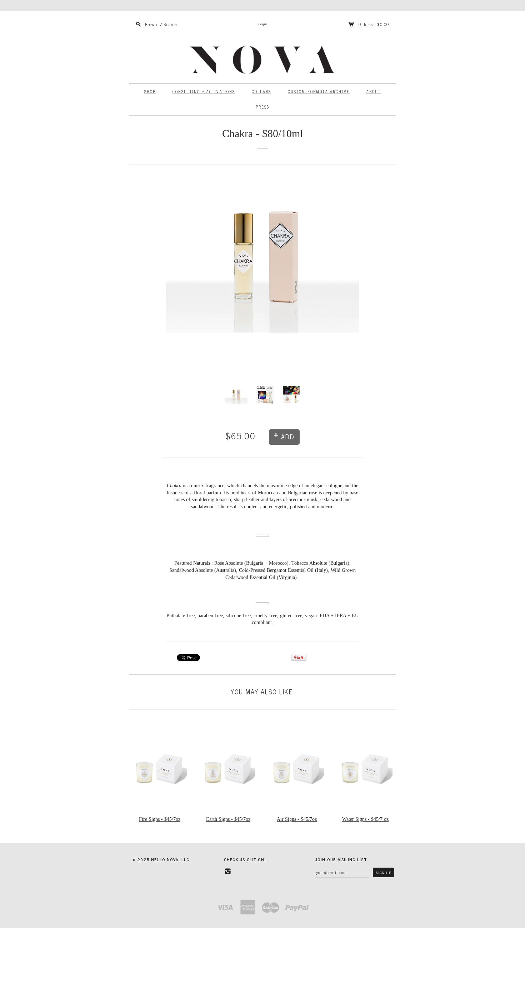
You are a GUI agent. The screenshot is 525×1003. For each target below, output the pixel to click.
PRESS (262, 107)
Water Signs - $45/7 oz (365, 819)
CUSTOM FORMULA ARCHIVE (319, 92)
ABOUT (373, 92)
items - (369, 24)
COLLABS (261, 92)
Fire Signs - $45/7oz (159, 819)
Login (262, 24)
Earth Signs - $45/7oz (228, 819)
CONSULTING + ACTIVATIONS (203, 92)
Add (287, 436)
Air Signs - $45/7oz (297, 819)
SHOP (150, 92)
